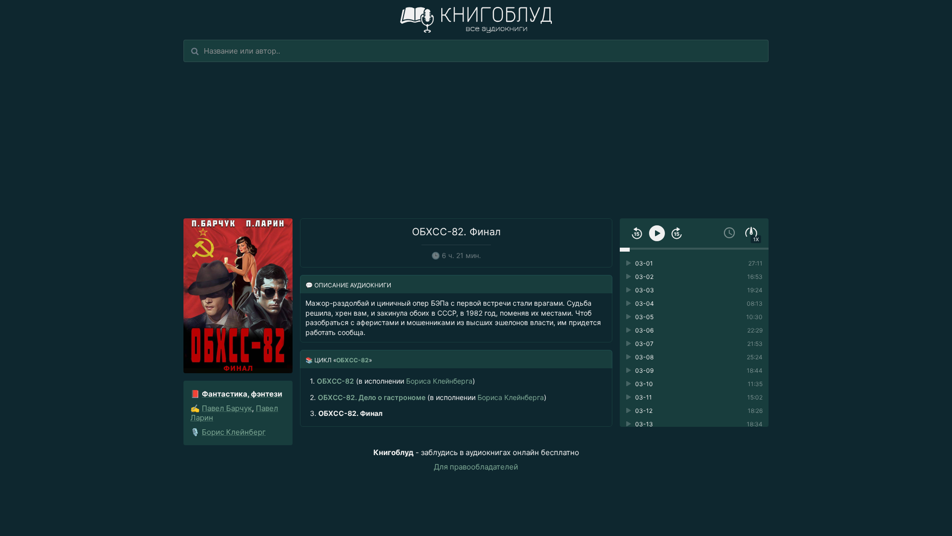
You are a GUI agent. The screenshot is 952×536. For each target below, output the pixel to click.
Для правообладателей (476, 466)
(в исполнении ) (392, 381)
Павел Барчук (227, 408)
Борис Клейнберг (234, 432)
